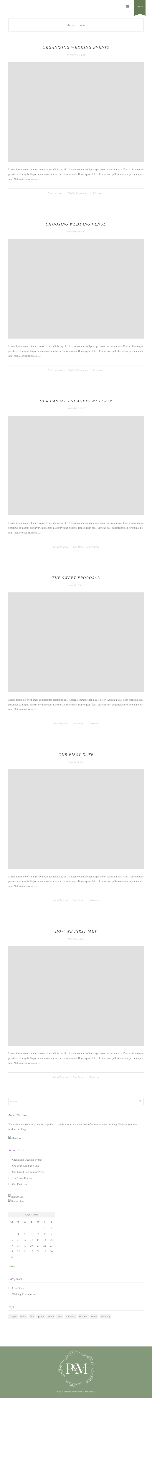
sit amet (83, 1316)
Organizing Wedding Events (76, 47)
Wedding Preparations (77, 193)
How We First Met (76, 931)
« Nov (11, 1266)
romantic (70, 1316)
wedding (105, 1316)
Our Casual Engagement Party (76, 400)
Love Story (78, 546)
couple (13, 1316)
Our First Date (76, 754)
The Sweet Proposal (76, 577)
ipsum (40, 1316)
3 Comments (98, 193)
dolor (23, 1316)
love (60, 1316)
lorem (51, 1316)
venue (94, 1316)
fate (32, 1316)
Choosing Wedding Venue (76, 224)
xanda (60, 193)
